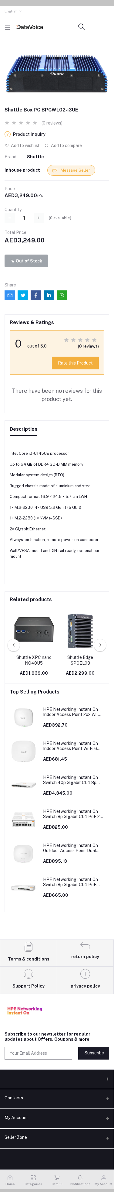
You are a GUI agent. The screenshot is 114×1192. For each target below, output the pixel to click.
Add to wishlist (25, 145)
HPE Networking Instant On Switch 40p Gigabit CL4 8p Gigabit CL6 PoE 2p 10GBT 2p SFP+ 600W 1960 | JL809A (72, 780)
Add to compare (66, 145)
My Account (16, 1117)
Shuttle (35, 156)
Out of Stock (28, 261)
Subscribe (94, 1052)
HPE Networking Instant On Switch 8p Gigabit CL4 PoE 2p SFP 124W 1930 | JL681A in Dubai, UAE (72, 814)
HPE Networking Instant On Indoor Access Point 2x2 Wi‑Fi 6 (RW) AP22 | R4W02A (72, 712)
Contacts (14, 1097)
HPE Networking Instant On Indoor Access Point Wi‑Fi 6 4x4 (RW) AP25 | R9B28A (70, 746)
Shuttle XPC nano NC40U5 (34, 660)
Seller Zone (16, 1137)
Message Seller (75, 170)
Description (23, 429)
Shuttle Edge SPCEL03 (80, 660)
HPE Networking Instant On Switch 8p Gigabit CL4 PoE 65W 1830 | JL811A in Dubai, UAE (70, 882)
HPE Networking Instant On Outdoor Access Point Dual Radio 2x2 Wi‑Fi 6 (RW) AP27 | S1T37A (72, 848)
